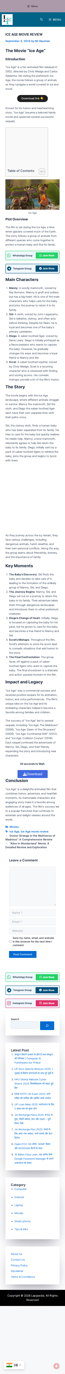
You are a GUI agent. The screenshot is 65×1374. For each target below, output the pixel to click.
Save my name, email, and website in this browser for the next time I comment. (33, 941)
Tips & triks (21, 1229)
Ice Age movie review (34, 831)
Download (34, 774)
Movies (14, 826)
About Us (16, 1254)
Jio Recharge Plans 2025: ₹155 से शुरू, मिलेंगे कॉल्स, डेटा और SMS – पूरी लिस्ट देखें (33, 1119)
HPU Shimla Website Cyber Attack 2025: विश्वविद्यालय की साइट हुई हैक (33, 1083)
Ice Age (14, 831)
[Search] (47, 1025)
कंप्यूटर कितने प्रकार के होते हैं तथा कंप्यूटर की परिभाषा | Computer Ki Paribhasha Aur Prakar (33, 1058)
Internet (19, 1197)
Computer (20, 1189)
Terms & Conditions (23, 1276)
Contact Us (18, 1259)
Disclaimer (17, 1271)
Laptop (18, 1205)
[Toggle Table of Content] (40, 171)
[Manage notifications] (56, 1366)
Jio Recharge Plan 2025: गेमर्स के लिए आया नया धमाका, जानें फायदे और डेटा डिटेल (33, 1133)
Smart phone (22, 1221)
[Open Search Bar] (41, 19)
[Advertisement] (25, 149)
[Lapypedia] (7, 19)
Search (15, 1019)
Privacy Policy (19, 1265)
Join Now (48, 255)
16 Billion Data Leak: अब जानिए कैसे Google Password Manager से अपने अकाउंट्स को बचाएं (33, 1158)
